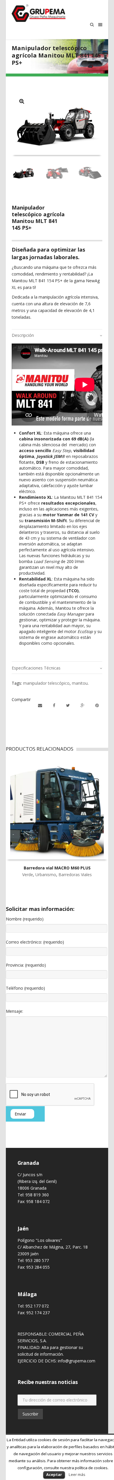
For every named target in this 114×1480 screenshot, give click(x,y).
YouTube (46, 1430)
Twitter (38, 1430)
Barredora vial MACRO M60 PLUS (57, 868)
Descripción (23, 335)
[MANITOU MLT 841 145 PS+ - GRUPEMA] (22, 101)
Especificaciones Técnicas (36, 668)
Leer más (77, 1474)
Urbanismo (45, 874)
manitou (80, 683)
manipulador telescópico (46, 683)
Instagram (29, 1430)
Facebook (21, 1430)
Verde (27, 874)
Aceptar (54, 1474)
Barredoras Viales (75, 874)
